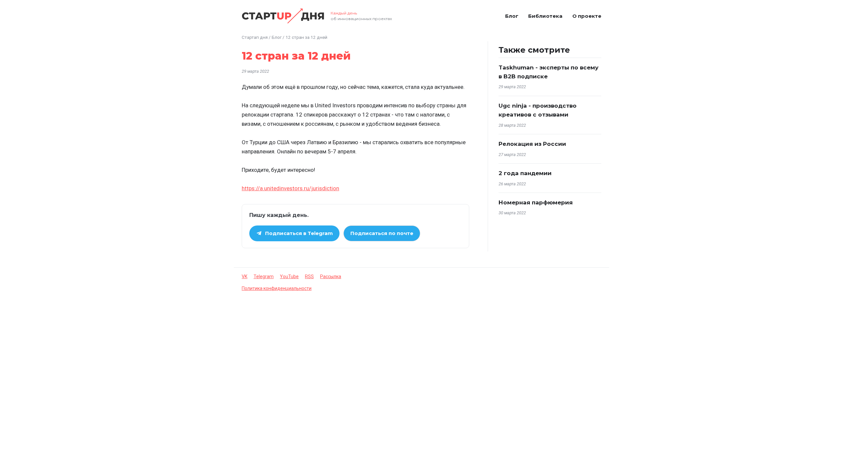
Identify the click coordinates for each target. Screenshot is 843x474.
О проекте (586, 16)
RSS (309, 276)
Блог (511, 16)
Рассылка (330, 276)
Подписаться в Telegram (299, 233)
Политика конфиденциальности (277, 288)
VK (244, 276)
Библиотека (545, 16)
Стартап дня (255, 37)
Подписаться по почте (381, 233)
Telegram (264, 276)
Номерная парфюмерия (536, 202)
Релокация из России (532, 144)
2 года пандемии (525, 173)
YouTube (289, 276)
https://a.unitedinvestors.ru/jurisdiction (290, 188)
